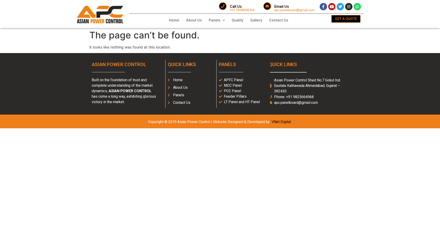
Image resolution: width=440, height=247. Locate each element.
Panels (214, 20)
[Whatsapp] (357, 6)
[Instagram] (348, 6)
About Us (194, 20)
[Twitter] (340, 6)
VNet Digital (281, 122)
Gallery (256, 20)
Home (174, 20)
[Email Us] (267, 6)
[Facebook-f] (323, 6)
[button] (216, 20)
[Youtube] (332, 6)
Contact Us (278, 20)
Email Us (281, 6)
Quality (237, 20)
